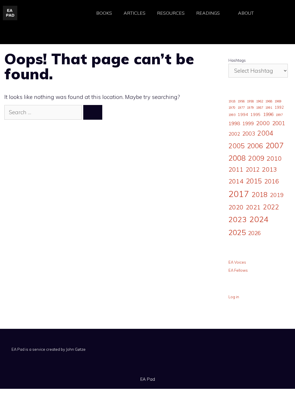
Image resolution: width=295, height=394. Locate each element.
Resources (171, 13)
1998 (234, 123)
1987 (259, 108)
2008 (237, 157)
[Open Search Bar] (274, 13)
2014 (235, 181)
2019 (277, 194)
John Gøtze (76, 349)
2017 (238, 194)
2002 (234, 134)
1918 (231, 101)
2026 (254, 233)
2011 (235, 169)
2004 (265, 133)
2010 (273, 158)
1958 (250, 101)
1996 (268, 114)
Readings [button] (208, 13)
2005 (236, 146)
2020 (235, 207)
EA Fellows (238, 270)
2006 (255, 145)
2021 (253, 207)
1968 (268, 101)
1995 (255, 114)
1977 (241, 108)
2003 (248, 133)
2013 (269, 169)
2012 (253, 169)
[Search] (92, 112)
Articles (134, 13)
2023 (237, 219)
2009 (256, 158)
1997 (279, 115)
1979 (250, 108)
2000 (263, 123)
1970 (231, 108)
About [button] (246, 13)
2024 (259, 219)
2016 (271, 181)
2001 (278, 123)
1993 (231, 115)
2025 (237, 232)
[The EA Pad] (10, 12)
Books (104, 13)
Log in (233, 296)
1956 (241, 101)
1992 (279, 107)
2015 (254, 181)
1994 (243, 114)
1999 (248, 123)
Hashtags (237, 60)
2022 (271, 207)
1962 (259, 101)
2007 (274, 145)
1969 (278, 101)
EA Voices (237, 262)
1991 (268, 108)
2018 (259, 194)
